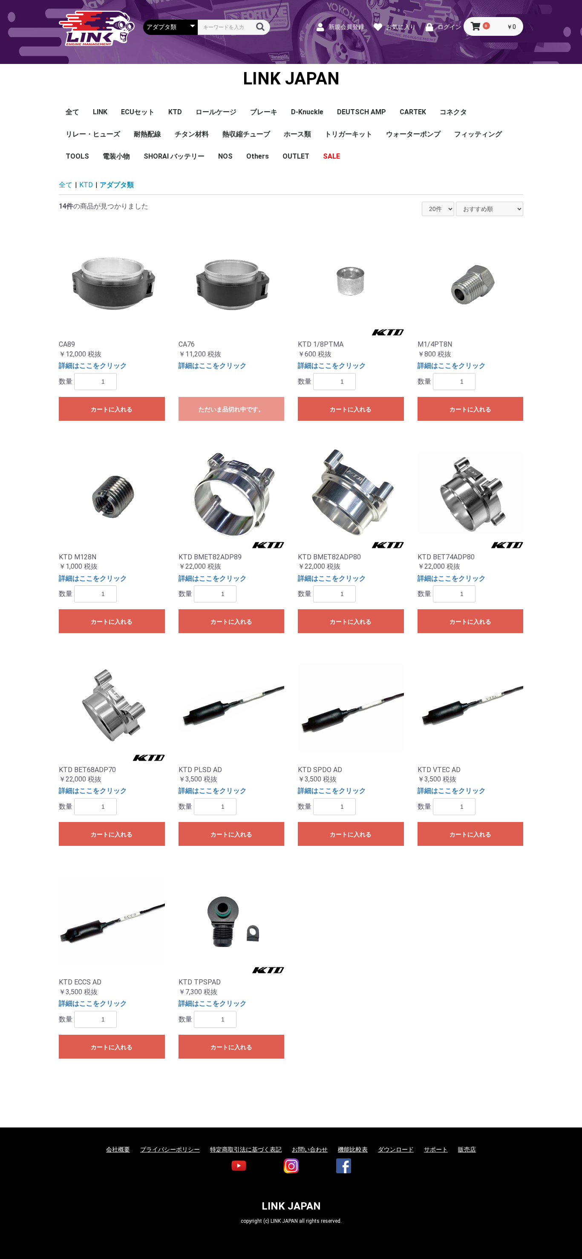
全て (72, 112)
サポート (436, 1149)
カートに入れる (112, 409)
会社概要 (118, 1149)
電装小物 (116, 156)
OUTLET (295, 156)
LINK (100, 112)
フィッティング (478, 134)
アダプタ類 (117, 185)
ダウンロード (396, 1149)
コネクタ (453, 112)
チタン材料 (192, 134)
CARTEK (413, 112)
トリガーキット (348, 134)
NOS (225, 156)
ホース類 (297, 134)
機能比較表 (353, 1149)
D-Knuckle (307, 112)
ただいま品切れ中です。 (231, 409)
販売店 (467, 1149)
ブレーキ (263, 112)
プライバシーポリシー (170, 1149)
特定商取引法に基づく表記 (246, 1149)
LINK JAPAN (291, 78)
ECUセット (138, 112)
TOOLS (77, 156)
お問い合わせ (310, 1149)
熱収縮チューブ (246, 134)
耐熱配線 (147, 134)
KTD (175, 112)
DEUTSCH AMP (361, 112)
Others (257, 156)
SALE (331, 156)
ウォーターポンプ (413, 134)
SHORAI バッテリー (174, 156)
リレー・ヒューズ (93, 134)
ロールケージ (216, 112)
